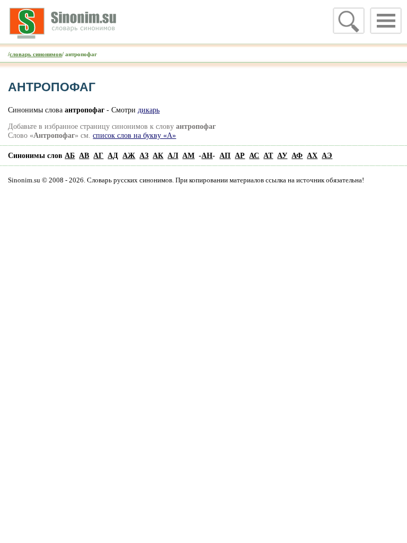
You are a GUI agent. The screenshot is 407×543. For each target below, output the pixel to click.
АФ (297, 155)
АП (225, 155)
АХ (312, 155)
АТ (268, 155)
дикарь (149, 110)
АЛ (172, 155)
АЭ (327, 155)
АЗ (143, 155)
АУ (282, 155)
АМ (188, 155)
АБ (70, 155)
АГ (98, 155)
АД (113, 155)
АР (240, 155)
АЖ (128, 155)
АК (158, 155)
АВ (84, 155)
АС (254, 155)
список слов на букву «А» (134, 135)
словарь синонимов (36, 54)
